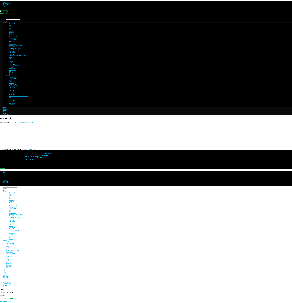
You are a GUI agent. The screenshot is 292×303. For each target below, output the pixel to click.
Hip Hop (11, 32)
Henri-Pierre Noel (14, 49)
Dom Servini (12, 81)
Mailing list (6, 114)
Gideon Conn (12, 47)
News (4, 107)
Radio (4, 110)
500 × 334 (16, 122)
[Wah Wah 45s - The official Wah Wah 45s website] (4, 12)
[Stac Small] (19, 148)
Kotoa (10, 57)
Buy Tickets (48, 153)
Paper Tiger (12, 64)
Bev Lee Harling (13, 38)
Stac (10, 71)
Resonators (12, 67)
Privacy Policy (6, 5)
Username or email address (7, 292)
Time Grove (12, 73)
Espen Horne (12, 44)
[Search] (6, 21)
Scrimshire (12, 68)
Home (4, 2)
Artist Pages (9, 75)
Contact (5, 6)
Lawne (10, 58)
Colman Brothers (13, 39)
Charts (5, 111)
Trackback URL (32, 149)
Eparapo (11, 42)
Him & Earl (12, 51)
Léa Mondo (12, 62)
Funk (10, 26)
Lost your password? (5, 301)
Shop (4, 113)
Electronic (11, 34)
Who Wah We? (7, 3)
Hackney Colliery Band (15, 48)
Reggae (11, 29)
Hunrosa (11, 54)
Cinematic (11, 35)
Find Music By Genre (11, 23)
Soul (10, 28)
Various (11, 74)
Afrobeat (11, 31)
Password (3, 295)
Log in (11, 298)
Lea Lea (11, 61)
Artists (5, 172)
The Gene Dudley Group (15, 45)
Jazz (10, 25)
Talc (10, 237)
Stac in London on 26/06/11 (28, 122)
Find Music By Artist (11, 36)
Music (4, 22)
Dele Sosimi (12, 41)
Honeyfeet (12, 52)
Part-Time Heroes (14, 65)
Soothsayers (12, 70)
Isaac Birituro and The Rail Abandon (18, 55)
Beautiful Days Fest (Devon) (32, 156)
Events (5, 109)
